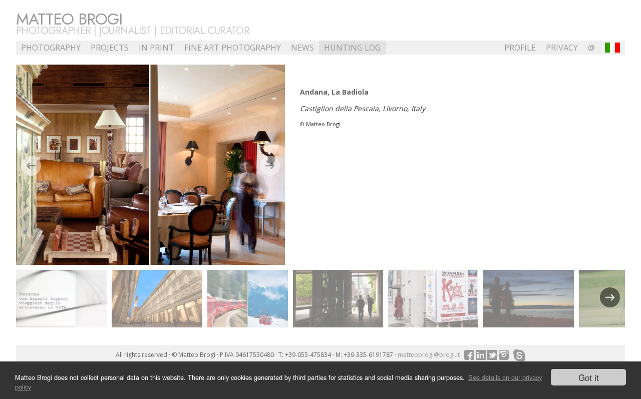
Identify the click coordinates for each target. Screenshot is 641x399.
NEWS (302, 47)
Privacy (562, 47)
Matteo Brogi (69, 19)
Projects (110, 47)
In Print (156, 47)
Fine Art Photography (232, 47)
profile (520, 47)
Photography (51, 47)
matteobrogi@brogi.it (429, 354)
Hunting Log (352, 47)
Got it (588, 377)
